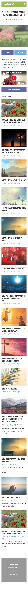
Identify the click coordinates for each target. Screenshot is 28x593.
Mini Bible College (18, 424)
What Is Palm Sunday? (9, 389)
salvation (17, 536)
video (17, 19)
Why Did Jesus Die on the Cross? (13, 180)
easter (3, 538)
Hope (21, 19)
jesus (11, 464)
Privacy (14, 571)
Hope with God (14, 564)
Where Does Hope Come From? (12, 498)
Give (14, 569)
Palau (18, 568)
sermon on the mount (8, 426)
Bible (10, 424)
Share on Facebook (14, 89)
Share (8, 52)
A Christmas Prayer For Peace (13, 268)
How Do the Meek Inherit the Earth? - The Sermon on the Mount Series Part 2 (12, 419)
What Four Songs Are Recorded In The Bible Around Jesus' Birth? (13, 298)
